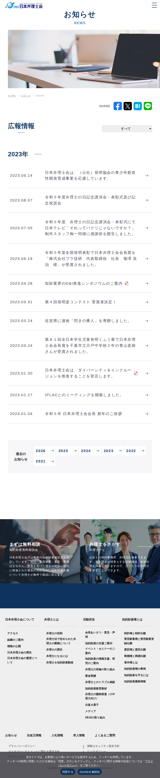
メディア (90, 711)
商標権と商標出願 (135, 656)
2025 (63, 451)
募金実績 (90, 675)
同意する (67, 771)
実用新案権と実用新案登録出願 (139, 641)
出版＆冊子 (92, 704)
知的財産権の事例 (135, 668)
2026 (40, 451)
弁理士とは (51, 619)
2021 (40, 461)
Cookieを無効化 (90, 771)
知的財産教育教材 (96, 688)
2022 (131, 451)
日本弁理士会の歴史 (19, 652)
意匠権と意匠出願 (135, 649)
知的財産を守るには (136, 675)
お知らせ (11, 735)
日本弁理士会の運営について (22, 660)
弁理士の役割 (54, 633)
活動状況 (89, 619)
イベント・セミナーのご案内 (100, 651)
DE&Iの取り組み (95, 717)
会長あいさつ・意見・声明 (100, 634)
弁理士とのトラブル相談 (100, 682)
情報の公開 (14, 646)
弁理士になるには (57, 656)
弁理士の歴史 (54, 649)
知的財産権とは (132, 619)
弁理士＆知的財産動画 (59, 662)
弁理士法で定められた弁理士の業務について (61, 641)
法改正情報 (34, 735)
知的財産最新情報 (135, 681)
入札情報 (57, 735)
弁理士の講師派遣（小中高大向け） (100, 696)
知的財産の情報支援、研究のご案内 (100, 661)
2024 (86, 451)
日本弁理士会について (19, 619)
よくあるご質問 (105, 735)
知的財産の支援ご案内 (98, 643)
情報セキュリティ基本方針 (103, 746)
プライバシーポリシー (21, 746)
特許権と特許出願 (135, 633)
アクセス (12, 633)
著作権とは (131, 662)
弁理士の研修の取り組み (100, 669)
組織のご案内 (15, 639)
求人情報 (79, 735)
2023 (108, 451)
